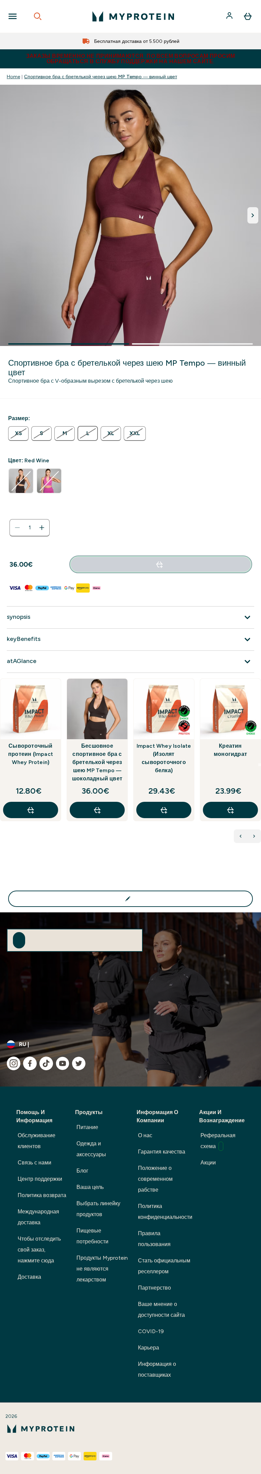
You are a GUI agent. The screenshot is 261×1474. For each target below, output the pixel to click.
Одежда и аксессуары (91, 1149)
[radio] (18, 433)
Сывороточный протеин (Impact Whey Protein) (30, 754)
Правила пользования (154, 1238)
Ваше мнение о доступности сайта (161, 1309)
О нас (145, 1135)
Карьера (148, 1348)
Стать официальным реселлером (164, 1266)
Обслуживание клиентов (36, 1140)
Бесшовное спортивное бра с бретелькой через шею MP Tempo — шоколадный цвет (97, 762)
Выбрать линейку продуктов (98, 1208)
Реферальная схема (218, 1140)
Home (13, 76)
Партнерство (154, 1288)
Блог (82, 1171)
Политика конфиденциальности (165, 1211)
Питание (87, 1127)
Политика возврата (42, 1195)
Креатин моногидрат (230, 750)
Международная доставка (38, 1217)
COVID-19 (151, 1331)
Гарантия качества (161, 1152)
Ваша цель (90, 1187)
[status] (29, 527)
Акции (208, 1162)
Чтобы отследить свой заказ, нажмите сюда (39, 1249)
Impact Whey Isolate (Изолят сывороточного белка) (164, 758)
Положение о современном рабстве (155, 1179)
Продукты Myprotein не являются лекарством (102, 1268)
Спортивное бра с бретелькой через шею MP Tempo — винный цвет (100, 76)
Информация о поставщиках (157, 1369)
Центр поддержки (40, 1179)
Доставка (29, 1277)
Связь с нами (34, 1162)
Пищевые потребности (92, 1236)
